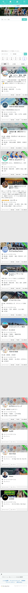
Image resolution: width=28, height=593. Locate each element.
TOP (2, 5)
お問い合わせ (19, 582)
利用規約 (23, 580)
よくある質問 (5, 580)
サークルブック (24, 585)
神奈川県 (18, 94)
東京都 (15, 5)
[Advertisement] (14, 35)
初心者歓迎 (24, 119)
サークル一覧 (6, 5)
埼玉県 (17, 119)
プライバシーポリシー (10, 582)
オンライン (13, 441)
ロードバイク (11, 5)
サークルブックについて (15, 580)
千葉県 (17, 340)
